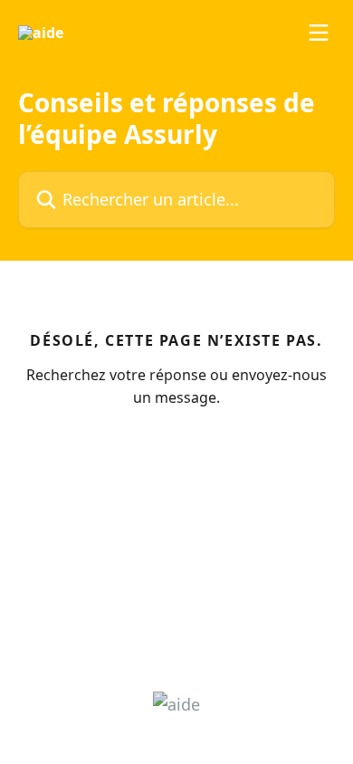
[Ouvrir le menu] (318, 32)
